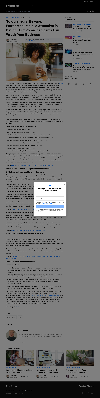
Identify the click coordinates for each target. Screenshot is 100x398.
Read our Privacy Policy (47, 203)
